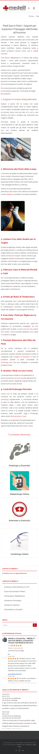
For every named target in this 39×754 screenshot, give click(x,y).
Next (37, 16)
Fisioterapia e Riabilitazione (14, 596)
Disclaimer (28, 744)
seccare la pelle (20, 378)
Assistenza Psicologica (12, 600)
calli (28, 51)
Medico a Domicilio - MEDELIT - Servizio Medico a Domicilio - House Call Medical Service (22, 640)
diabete (10, 194)
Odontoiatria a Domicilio (13, 609)
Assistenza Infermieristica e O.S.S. (17, 587)
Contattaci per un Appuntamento (14, 573)
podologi (4, 91)
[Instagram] (32, 2)
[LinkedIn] (35, 2)
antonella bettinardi (15, 674)
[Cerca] (29, 8)
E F (9, 654)
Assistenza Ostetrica (12, 605)
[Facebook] (29, 2)
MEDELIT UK (20, 744)
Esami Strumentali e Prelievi (14, 591)
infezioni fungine (14, 256)
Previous (31, 16)
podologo (5, 362)
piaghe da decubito (22, 357)
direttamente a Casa (18, 416)
